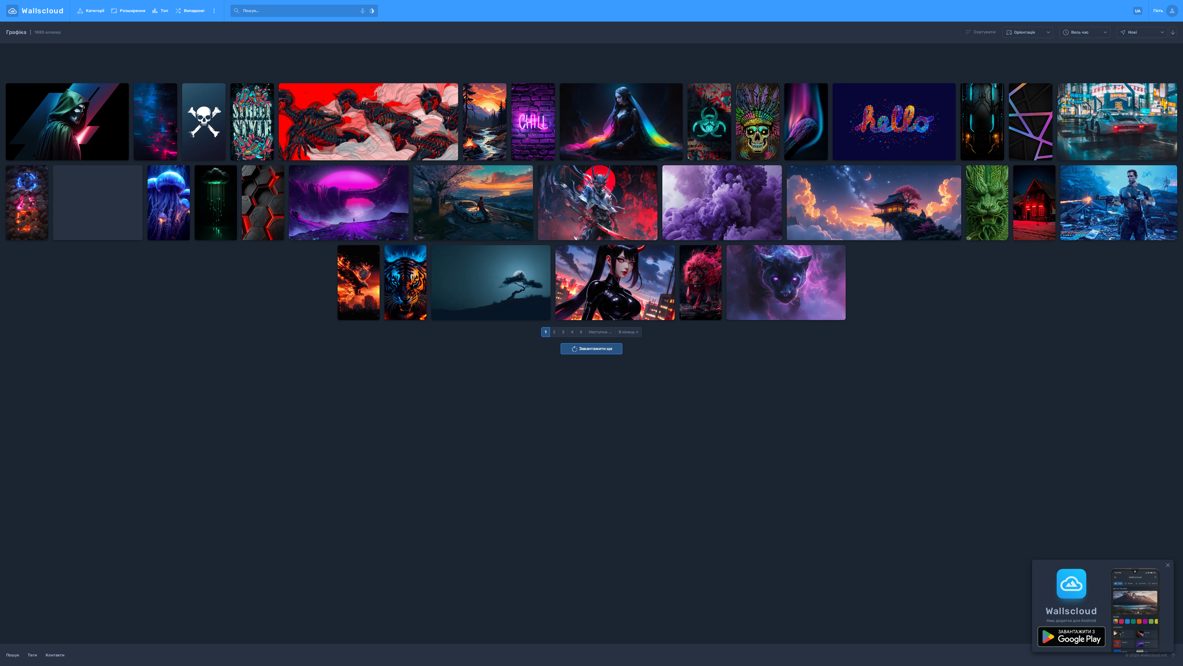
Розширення (127, 10)
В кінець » (628, 332)
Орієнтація (1028, 32)
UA (1137, 11)
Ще (214, 10)
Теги (32, 655)
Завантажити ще (591, 349)
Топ (159, 10)
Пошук (12, 655)
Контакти (55, 655)
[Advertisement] (591, 63)
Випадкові (189, 10)
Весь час (1085, 32)
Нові (1142, 32)
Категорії (90, 10)
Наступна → (600, 332)
